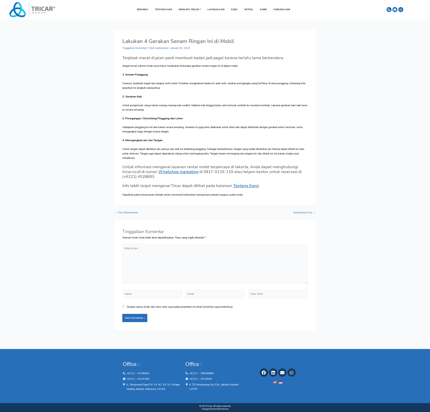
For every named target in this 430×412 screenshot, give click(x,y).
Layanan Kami (215, 9)
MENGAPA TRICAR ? (190, 9)
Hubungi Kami (281, 9)
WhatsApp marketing (178, 171)
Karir (263, 9)
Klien (234, 9)
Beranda (142, 9)
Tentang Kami (163, 9)
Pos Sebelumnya (126, 212)
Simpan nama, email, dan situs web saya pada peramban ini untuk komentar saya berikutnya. (180, 307)
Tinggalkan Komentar (134, 48)
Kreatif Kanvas (221, 409)
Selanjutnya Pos (304, 212)
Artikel (248, 9)
